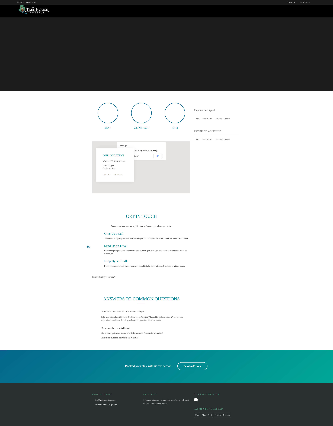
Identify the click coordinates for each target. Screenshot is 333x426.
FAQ (175, 127)
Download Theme (192, 366)
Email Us (118, 174)
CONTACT (141, 127)
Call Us (106, 174)
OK (158, 156)
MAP (107, 127)
